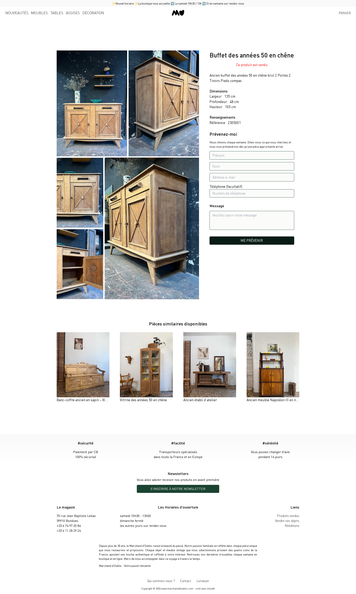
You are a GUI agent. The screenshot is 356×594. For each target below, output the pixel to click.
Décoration (93, 12)
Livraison (203, 581)
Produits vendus (288, 515)
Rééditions (292, 525)
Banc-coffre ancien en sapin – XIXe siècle (88, 400)
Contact (185, 581)
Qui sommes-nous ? (161, 581)
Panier (345, 13)
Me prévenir (252, 240)
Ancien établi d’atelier (200, 400)
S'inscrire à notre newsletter (178, 488)
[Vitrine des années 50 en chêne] (146, 367)
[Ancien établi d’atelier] (209, 367)
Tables (56, 12)
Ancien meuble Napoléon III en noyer (275, 400)
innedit (211, 588)
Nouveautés (16, 12)
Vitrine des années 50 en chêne (143, 400)
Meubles (39, 12)
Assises (73, 12)
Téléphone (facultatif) (226, 186)
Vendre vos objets (287, 520)
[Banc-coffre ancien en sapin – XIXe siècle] (83, 367)
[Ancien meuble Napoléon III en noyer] (273, 367)
